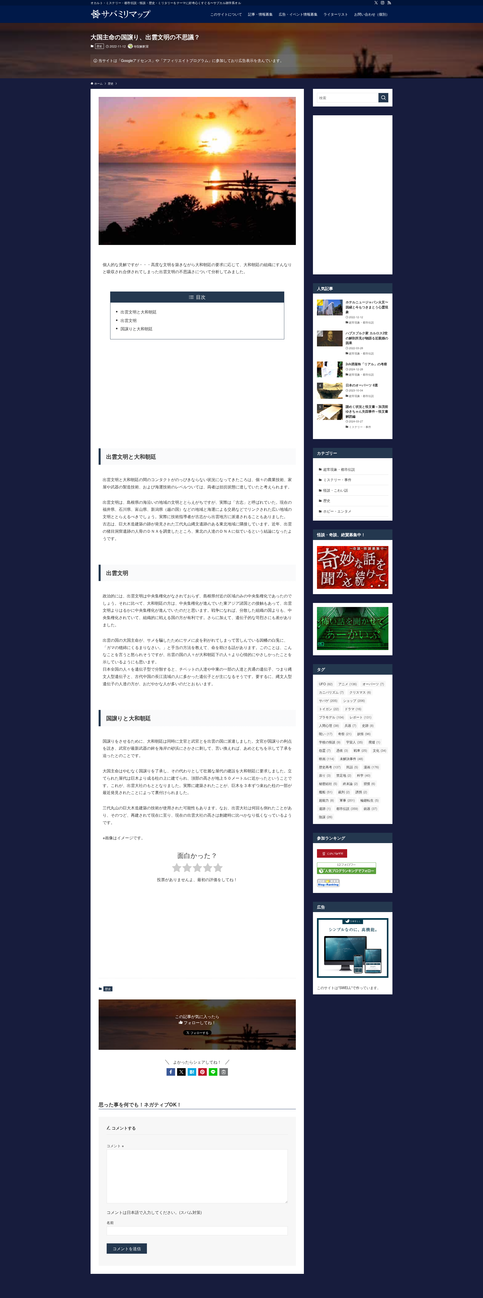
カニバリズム (331, 692)
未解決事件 (351, 758)
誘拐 (361, 791)
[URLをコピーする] (223, 1072)
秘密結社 (328, 783)
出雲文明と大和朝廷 (138, 312)
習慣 (369, 783)
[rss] (389, 3)
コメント (115, 1145)
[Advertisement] (197, 390)
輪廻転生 (369, 800)
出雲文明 (128, 320)
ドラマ (353, 708)
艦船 (325, 791)
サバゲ (328, 700)
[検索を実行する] (383, 97)
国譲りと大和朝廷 (136, 329)
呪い (325, 733)
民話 (352, 767)
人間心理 (329, 725)
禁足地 (343, 775)
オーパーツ (373, 683)
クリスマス (360, 692)
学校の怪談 (329, 742)
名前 (110, 1222)
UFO (326, 683)
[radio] (176, 868)
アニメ (347, 683)
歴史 (99, 46)
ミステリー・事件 (337, 479)
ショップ (354, 700)
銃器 (370, 808)
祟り (325, 775)
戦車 (360, 750)
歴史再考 (330, 767)
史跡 (368, 725)
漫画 (371, 767)
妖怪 (364, 733)
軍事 (347, 800)
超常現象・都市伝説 (339, 469)
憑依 (342, 750)
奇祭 (344, 733)
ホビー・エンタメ (337, 511)
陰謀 (325, 816)
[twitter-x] (376, 3)
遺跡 (325, 808)
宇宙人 (354, 742)
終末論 (350, 783)
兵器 (350, 725)
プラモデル (331, 717)
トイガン (329, 708)
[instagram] (382, 3)
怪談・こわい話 (335, 490)
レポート (360, 717)
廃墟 (374, 742)
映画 (326, 758)
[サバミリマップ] (121, 14)
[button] (171, 1072)
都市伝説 (347, 808)
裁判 (344, 791)
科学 (363, 775)
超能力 (326, 800)
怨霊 (325, 750)
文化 (379, 750)
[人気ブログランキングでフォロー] (346, 872)
